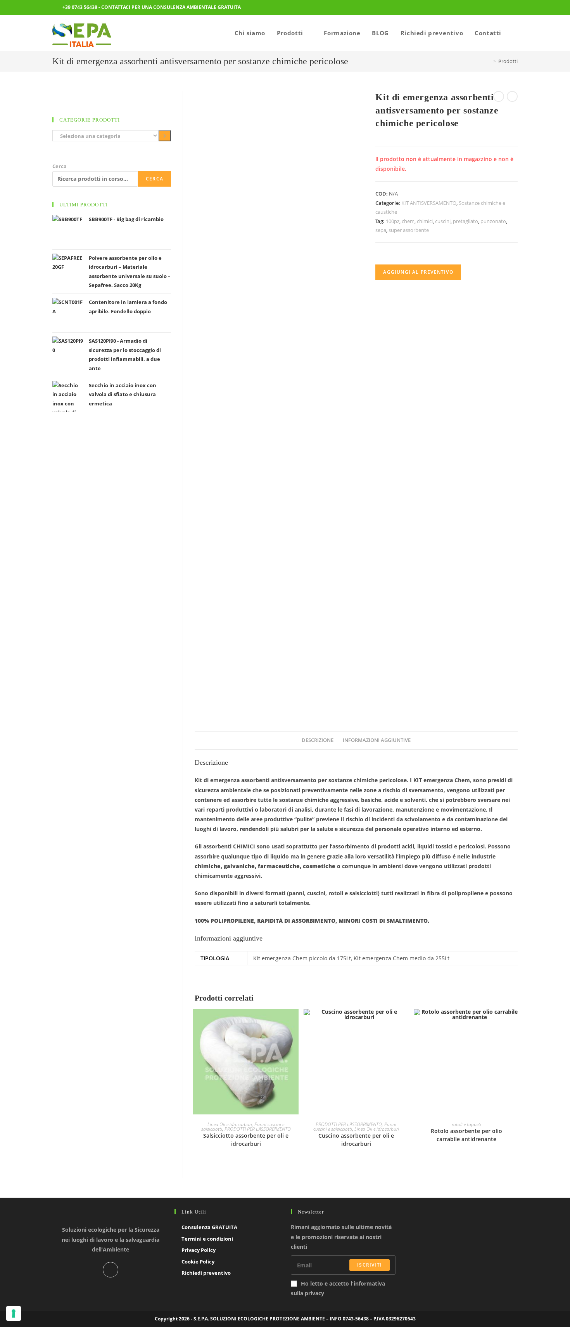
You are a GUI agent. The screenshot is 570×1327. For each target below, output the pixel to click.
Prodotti (508, 61)
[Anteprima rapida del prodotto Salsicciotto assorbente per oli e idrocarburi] (294, 1022)
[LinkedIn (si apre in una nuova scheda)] (502, 8)
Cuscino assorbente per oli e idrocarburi (356, 1139)
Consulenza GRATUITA (209, 1227)
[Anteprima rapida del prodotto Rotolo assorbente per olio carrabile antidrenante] (515, 1022)
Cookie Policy (197, 1261)
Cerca (59, 166)
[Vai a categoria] (165, 135)
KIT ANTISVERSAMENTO (428, 202)
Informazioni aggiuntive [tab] (377, 740)
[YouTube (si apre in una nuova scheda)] (513, 8)
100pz (392, 221)
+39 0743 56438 (79, 7)
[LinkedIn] (110, 1269)
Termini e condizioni (207, 1238)
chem (408, 221)
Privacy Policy (198, 1249)
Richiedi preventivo (206, 1272)
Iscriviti (369, 1265)
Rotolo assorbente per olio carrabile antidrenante (466, 1135)
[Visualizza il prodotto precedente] (498, 96)
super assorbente (409, 230)
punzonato (493, 221)
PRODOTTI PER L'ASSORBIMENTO (258, 1129)
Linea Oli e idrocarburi (229, 1124)
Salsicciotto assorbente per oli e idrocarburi (245, 1139)
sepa (380, 230)
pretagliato (465, 221)
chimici (425, 221)
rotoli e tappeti (466, 1124)
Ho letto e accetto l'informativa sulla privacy (338, 1288)
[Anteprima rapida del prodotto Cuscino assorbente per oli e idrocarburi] (405, 1022)
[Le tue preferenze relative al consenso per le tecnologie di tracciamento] (13, 1313)
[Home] (489, 61)
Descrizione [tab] (317, 740)
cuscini (443, 221)
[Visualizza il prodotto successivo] (512, 96)
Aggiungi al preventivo (418, 272)
